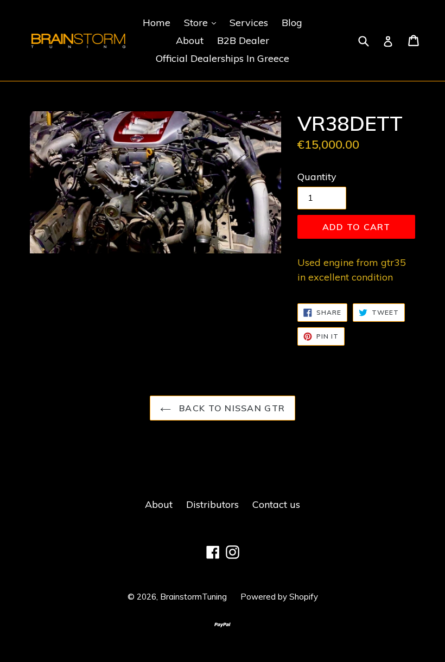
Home (156, 22)
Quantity (316, 176)
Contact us (276, 504)
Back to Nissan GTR (230, 408)
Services (249, 22)
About (190, 40)
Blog (292, 22)
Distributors (212, 504)
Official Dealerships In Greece (222, 58)
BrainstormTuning (193, 596)
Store (202, 22)
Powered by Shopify (279, 596)
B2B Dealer (243, 40)
